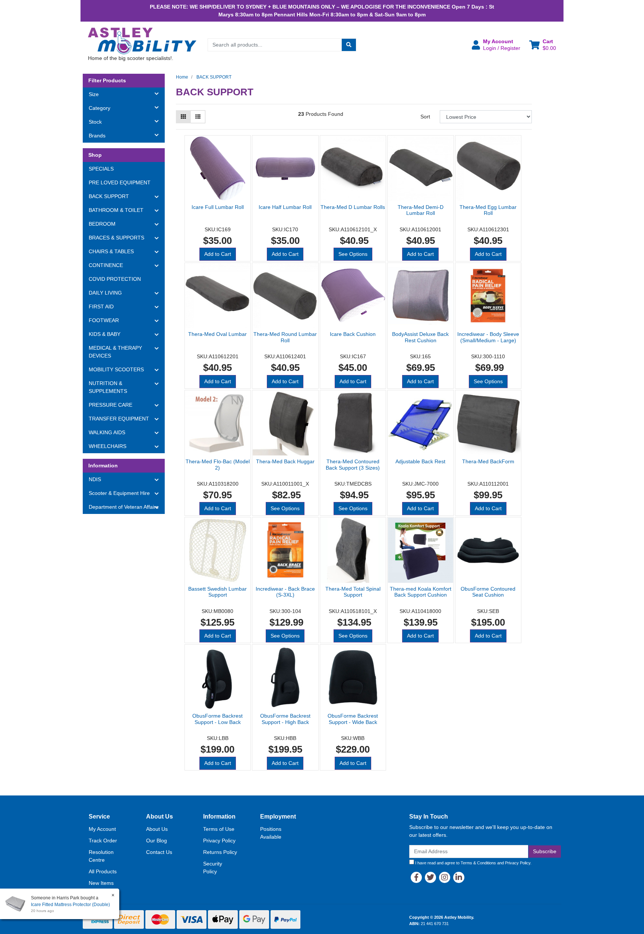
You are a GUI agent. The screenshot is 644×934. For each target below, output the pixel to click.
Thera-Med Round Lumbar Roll (285, 337)
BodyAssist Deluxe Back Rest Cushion (420, 337)
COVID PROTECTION (115, 279)
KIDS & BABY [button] (104, 334)
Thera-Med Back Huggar (285, 461)
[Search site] (348, 44)
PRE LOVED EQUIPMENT (120, 182)
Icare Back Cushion (353, 334)
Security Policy (212, 867)
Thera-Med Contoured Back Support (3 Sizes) (353, 464)
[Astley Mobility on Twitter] (430, 877)
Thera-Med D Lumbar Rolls (353, 207)
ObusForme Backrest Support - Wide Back (353, 719)
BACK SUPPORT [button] (109, 196)
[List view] (197, 116)
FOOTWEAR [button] (104, 320)
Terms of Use (218, 829)
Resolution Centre (101, 856)
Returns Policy (220, 852)
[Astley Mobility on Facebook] (416, 877)
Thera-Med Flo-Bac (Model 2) (218, 464)
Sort (425, 117)
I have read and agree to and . (472, 863)
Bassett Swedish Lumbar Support (217, 592)
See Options (352, 254)
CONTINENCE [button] (106, 265)
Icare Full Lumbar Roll (218, 207)
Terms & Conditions (478, 863)
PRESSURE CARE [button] (110, 405)
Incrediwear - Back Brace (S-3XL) (285, 592)
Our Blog (156, 841)
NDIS (95, 479)
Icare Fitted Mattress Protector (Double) (70, 904)
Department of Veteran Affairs (123, 507)
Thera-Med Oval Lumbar (217, 334)
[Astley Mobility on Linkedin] (458, 877)
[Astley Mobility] (142, 41)
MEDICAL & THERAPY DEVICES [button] (115, 352)
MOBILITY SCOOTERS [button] (116, 369)
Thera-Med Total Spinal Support (353, 592)
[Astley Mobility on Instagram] (444, 877)
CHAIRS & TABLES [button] (111, 251)
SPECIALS (101, 169)
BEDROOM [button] (102, 224)
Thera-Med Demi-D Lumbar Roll (420, 210)
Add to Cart (217, 254)
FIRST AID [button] (101, 306)
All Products (103, 871)
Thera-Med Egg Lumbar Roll (488, 210)
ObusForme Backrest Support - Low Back (217, 719)
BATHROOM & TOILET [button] (116, 210)
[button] (496, 44)
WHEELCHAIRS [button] (107, 446)
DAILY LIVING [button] (105, 293)
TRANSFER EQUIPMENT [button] (119, 419)
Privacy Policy (219, 841)
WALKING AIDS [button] (107, 432)
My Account (102, 829)
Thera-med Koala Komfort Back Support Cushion (420, 592)
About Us (157, 829)
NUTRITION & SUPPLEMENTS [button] (108, 387)
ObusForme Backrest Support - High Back (285, 719)
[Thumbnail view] (183, 116)
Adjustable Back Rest (420, 461)
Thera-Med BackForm (488, 461)
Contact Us (159, 852)
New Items (101, 883)
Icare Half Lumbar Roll (285, 207)
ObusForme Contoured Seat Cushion (488, 592)
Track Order (103, 841)
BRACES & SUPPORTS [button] (116, 238)
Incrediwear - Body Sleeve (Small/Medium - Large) (488, 337)
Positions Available (270, 833)
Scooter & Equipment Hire (119, 493)
